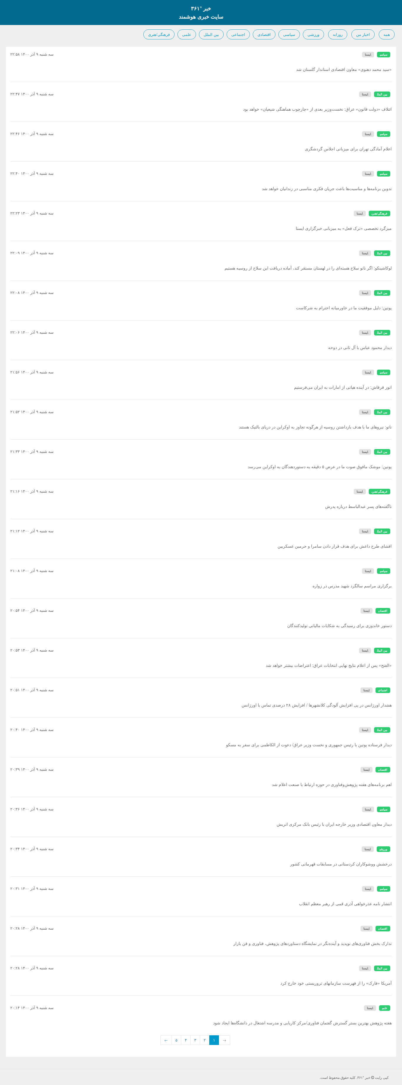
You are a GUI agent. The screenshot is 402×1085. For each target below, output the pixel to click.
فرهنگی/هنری (159, 34)
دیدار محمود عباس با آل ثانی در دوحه (360, 347)
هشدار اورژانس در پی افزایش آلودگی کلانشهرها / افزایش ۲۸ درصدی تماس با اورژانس (317, 705)
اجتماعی (238, 34)
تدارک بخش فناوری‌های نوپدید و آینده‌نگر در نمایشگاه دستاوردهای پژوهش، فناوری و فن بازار (312, 943)
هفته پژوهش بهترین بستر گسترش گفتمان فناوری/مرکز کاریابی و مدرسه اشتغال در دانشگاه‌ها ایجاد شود (302, 1023)
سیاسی (289, 34)
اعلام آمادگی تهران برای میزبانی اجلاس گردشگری (348, 149)
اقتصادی (264, 34)
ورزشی (313, 34)
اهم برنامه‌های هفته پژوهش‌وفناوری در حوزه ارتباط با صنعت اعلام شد (332, 784)
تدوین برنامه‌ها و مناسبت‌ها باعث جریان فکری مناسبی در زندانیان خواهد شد (327, 188)
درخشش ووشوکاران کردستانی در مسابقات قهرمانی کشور (341, 864)
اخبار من (363, 34)
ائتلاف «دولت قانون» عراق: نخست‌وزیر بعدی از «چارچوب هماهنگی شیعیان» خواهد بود (317, 109)
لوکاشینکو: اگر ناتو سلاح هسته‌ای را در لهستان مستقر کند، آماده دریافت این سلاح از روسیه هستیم (308, 268)
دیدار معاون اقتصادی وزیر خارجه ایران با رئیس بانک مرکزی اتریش (334, 824)
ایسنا (368, 54)
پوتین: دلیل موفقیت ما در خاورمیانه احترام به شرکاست (344, 307)
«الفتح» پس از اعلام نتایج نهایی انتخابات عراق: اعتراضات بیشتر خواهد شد (329, 665)
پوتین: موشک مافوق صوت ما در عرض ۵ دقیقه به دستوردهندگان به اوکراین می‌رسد (320, 466)
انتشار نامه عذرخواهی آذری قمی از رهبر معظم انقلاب (345, 903)
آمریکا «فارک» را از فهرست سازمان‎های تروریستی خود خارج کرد (336, 983)
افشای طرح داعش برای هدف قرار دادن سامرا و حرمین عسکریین (335, 546)
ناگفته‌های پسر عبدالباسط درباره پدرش (358, 506)
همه (386, 34)
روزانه (338, 34)
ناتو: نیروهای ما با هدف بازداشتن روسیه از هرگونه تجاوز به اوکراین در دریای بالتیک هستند (315, 427)
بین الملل (211, 34)
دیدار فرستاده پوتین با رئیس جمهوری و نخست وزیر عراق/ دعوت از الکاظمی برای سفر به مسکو (309, 744)
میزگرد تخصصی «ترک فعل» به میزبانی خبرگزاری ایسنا (344, 228)
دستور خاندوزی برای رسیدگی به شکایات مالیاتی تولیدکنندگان (339, 625)
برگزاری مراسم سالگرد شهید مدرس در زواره (352, 586)
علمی (186, 34)
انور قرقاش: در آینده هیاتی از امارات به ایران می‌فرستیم (343, 387)
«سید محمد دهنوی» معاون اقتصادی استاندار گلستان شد (344, 69)
